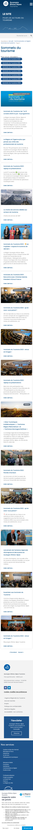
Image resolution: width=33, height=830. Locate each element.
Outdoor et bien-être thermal (10, 749)
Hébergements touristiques (10, 757)
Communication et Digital (22, 41)
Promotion (6, 764)
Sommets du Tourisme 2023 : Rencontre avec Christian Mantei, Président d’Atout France (15, 277)
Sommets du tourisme (8, 43)
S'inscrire (16, 733)
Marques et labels (8, 762)
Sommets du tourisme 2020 (11, 59)
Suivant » (21, 652)
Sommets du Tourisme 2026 (12, 83)
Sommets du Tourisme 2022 (12, 67)
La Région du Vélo (8, 783)
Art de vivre (6, 755)
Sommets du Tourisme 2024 (12, 75)
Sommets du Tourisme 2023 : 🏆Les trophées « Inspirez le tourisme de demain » (16, 246)
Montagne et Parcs (8, 751)
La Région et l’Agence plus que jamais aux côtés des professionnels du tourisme (14, 141)
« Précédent (13, 652)
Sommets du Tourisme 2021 (11, 63)
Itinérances (6, 753)
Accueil (11, 41)
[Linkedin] (9, 687)
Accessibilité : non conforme (13, 712)
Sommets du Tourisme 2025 (12, 79)
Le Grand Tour (7, 779)
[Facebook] (5, 687)
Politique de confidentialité (12, 706)
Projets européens (8, 777)
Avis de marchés (9, 701)
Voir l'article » (8, 132)
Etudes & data (7, 770)
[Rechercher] (31, 35)
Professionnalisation (8, 775)
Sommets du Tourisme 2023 (12, 71)
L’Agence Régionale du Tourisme (14, 698)
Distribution (6, 766)
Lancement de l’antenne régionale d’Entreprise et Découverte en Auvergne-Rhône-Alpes (16, 552)
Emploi (6, 703)
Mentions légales (9, 709)
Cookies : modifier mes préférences (15, 692)
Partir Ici (5, 781)
